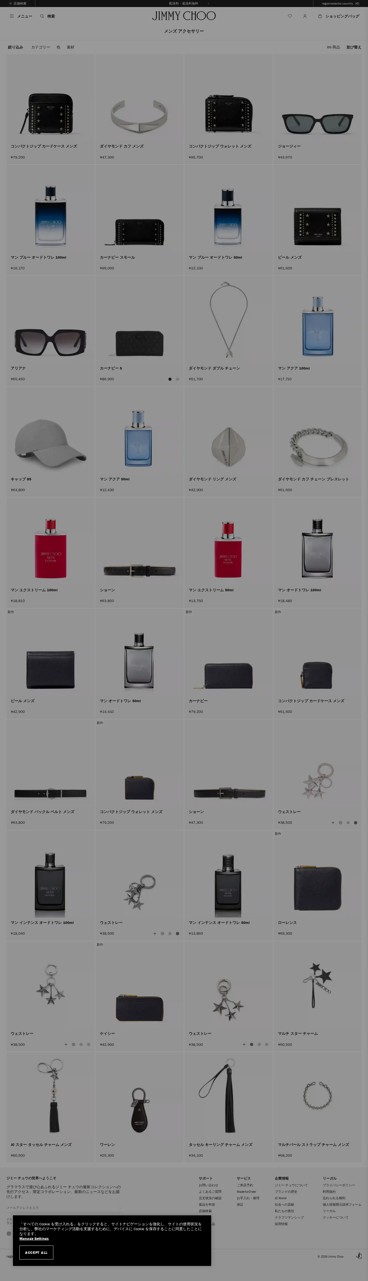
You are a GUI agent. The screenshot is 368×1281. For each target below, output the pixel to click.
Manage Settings (34, 1238)
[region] (112, 1240)
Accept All (36, 1252)
